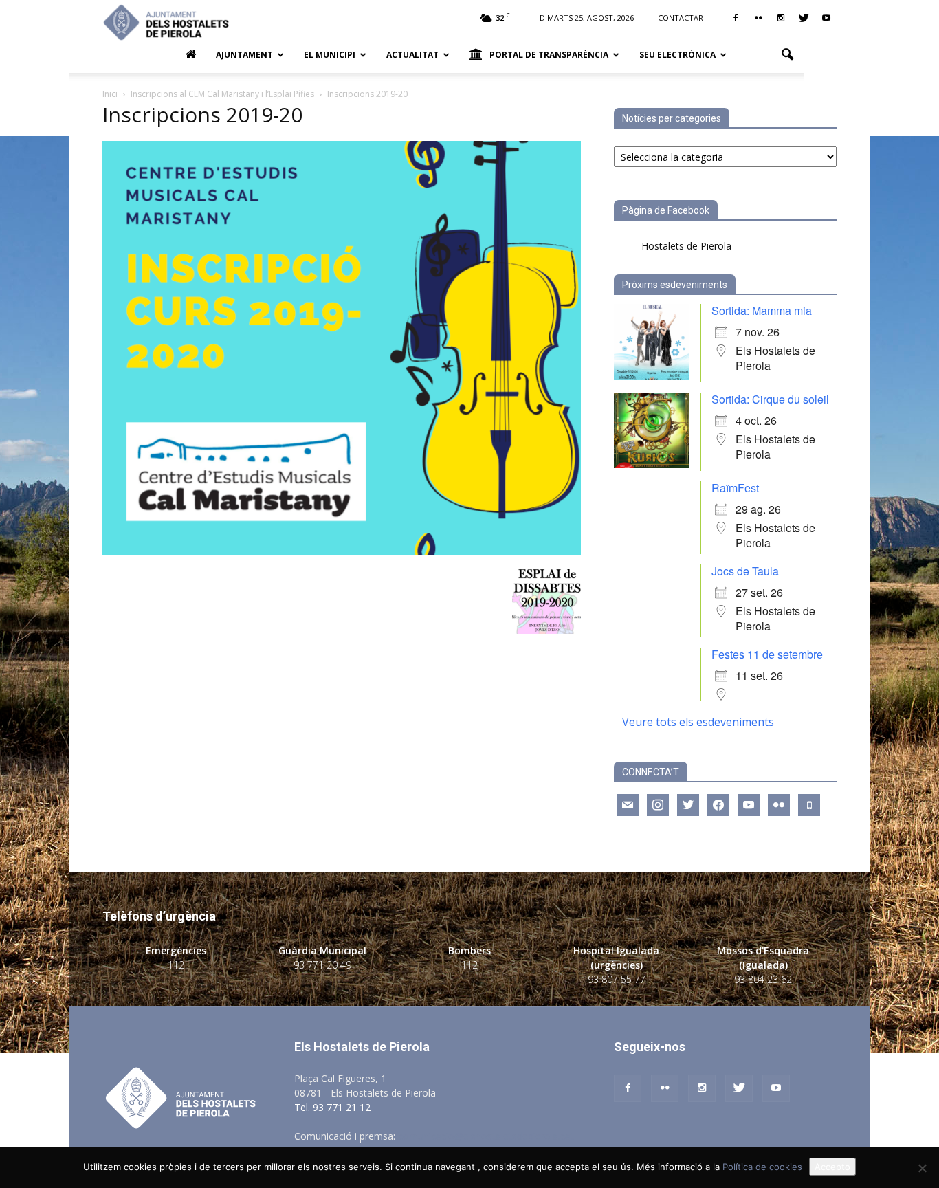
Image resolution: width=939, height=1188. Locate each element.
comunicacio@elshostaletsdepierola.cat (486, 1136)
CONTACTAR (680, 17)
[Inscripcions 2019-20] (341, 551)
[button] (787, 55)
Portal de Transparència (548, 54)
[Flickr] (758, 18)
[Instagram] (781, 18)
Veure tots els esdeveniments (698, 721)
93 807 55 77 (616, 979)
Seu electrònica (677, 54)
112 (176, 964)
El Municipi (329, 54)
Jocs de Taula (745, 571)
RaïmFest (735, 488)
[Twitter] (803, 18)
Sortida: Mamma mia (761, 310)
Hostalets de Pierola (686, 245)
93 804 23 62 (763, 979)
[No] (922, 1168)
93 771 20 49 (322, 964)
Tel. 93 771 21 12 (332, 1107)
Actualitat (412, 54)
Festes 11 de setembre (767, 654)
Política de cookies (762, 1166)
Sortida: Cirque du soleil (770, 399)
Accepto (832, 1166)
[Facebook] (735, 18)
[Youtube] (826, 18)
